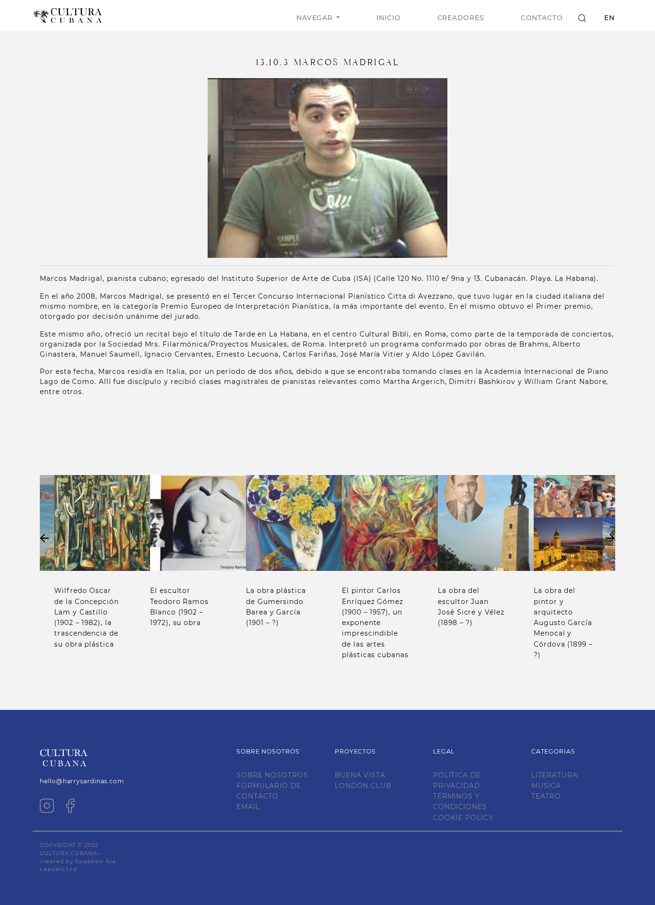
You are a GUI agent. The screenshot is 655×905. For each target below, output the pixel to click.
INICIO (388, 18)
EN (609, 18)
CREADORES (460, 18)
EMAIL (248, 807)
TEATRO (546, 796)
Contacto (542, 18)
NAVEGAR (314, 18)
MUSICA (546, 785)
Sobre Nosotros (272, 775)
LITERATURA (554, 775)
